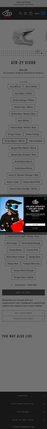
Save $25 (35, 224)
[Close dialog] (45, 198)
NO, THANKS (35, 228)
